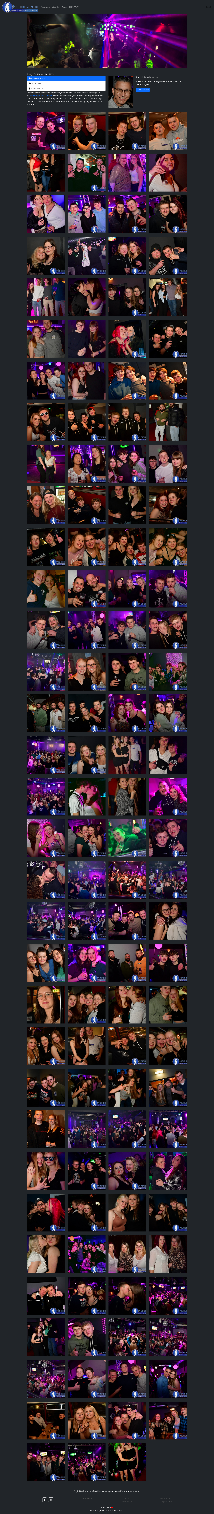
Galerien (56, 7)
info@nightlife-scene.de (41, 95)
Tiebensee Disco (38, 88)
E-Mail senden (143, 90)
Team (64, 7)
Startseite (45, 7)
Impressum (166, 1501)
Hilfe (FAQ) (74, 7)
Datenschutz (166, 1498)
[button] (44, 1499)
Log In (209, 7)
